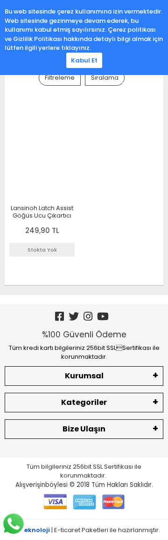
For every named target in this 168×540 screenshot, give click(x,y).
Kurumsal (84, 375)
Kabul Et (84, 60)
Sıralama (105, 77)
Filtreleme (60, 77)
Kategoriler (84, 402)
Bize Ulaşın (84, 429)
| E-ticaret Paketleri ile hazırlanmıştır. (84, 530)
